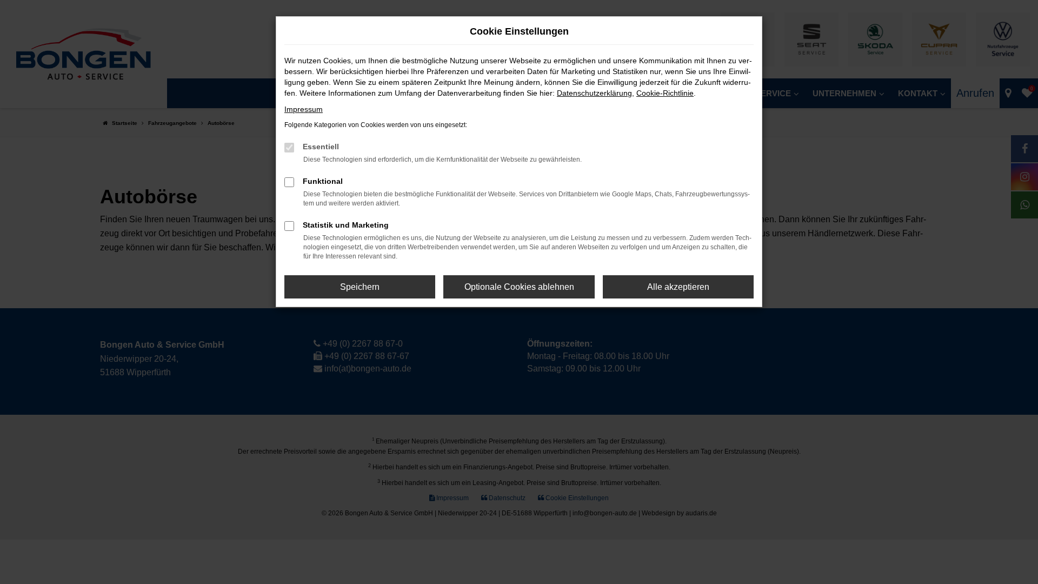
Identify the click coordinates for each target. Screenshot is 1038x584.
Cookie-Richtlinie (665, 93)
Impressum (303, 109)
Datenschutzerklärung (594, 93)
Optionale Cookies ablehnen (519, 286)
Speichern (360, 286)
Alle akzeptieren (678, 286)
